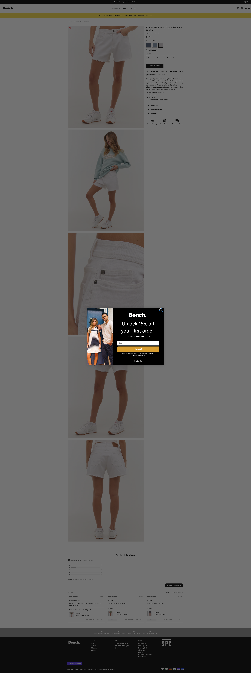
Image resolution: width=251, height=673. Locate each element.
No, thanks (138, 361)
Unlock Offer (138, 349)
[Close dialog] (161, 310)
